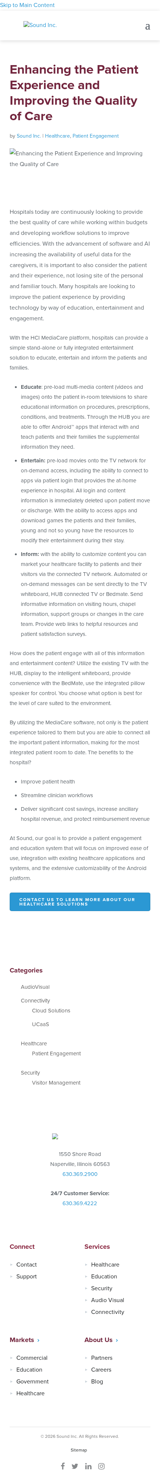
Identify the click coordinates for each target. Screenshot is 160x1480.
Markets (22, 1340)
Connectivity (35, 1000)
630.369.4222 (80, 1203)
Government (32, 1381)
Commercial (32, 1358)
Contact (26, 1264)
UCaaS (40, 1024)
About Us (98, 1340)
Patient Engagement (96, 136)
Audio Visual (107, 1300)
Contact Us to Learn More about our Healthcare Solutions (77, 902)
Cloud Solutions (51, 1010)
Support (26, 1276)
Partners (101, 1358)
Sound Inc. (29, 136)
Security (30, 1072)
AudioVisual (35, 987)
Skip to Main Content (27, 5)
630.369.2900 (80, 1174)
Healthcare (57, 136)
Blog (97, 1381)
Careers (101, 1369)
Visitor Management (56, 1082)
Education (104, 1276)
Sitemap (79, 1450)
